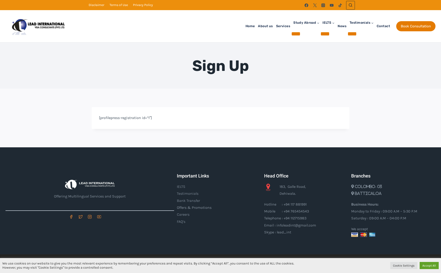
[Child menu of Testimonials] (352, 33)
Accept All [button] (429, 265)
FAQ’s (181, 221)
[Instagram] (323, 5)
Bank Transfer (188, 200)
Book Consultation (416, 26)
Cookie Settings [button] (404, 265)
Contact (383, 26)
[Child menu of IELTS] (325, 33)
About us (265, 26)
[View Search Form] (350, 5)
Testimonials (187, 193)
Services (283, 26)
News (342, 26)
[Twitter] (315, 5)
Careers (183, 214)
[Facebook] (306, 5)
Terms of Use (119, 5)
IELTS (181, 186)
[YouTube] (331, 5)
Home (250, 26)
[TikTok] (340, 5)
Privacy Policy (143, 5)
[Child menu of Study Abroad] (296, 33)
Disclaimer (96, 5)
